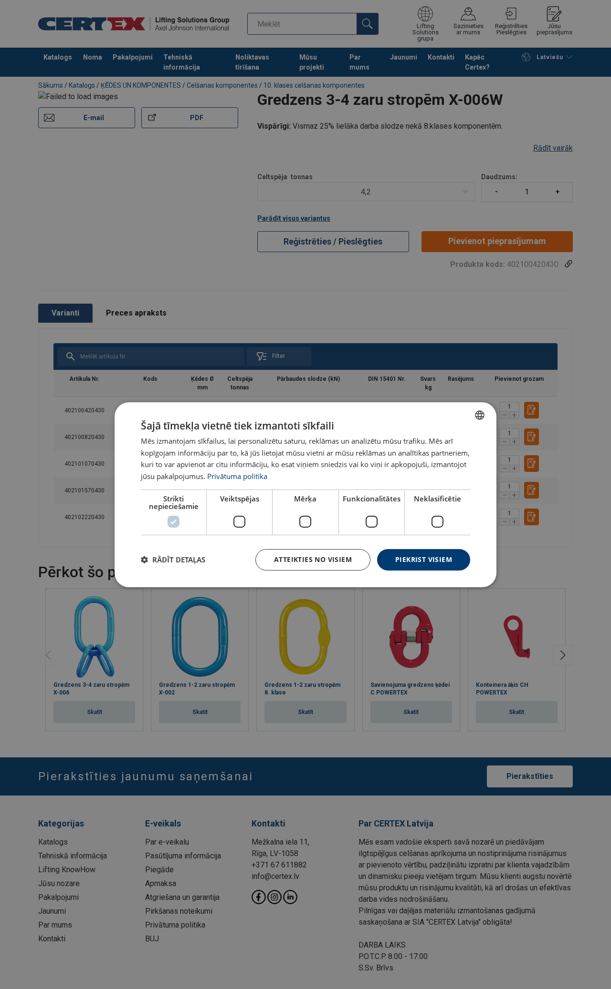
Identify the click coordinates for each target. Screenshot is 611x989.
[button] (173, 559)
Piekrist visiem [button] (423, 559)
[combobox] (480, 414)
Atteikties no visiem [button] (313, 559)
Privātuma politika (237, 476)
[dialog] (305, 494)
